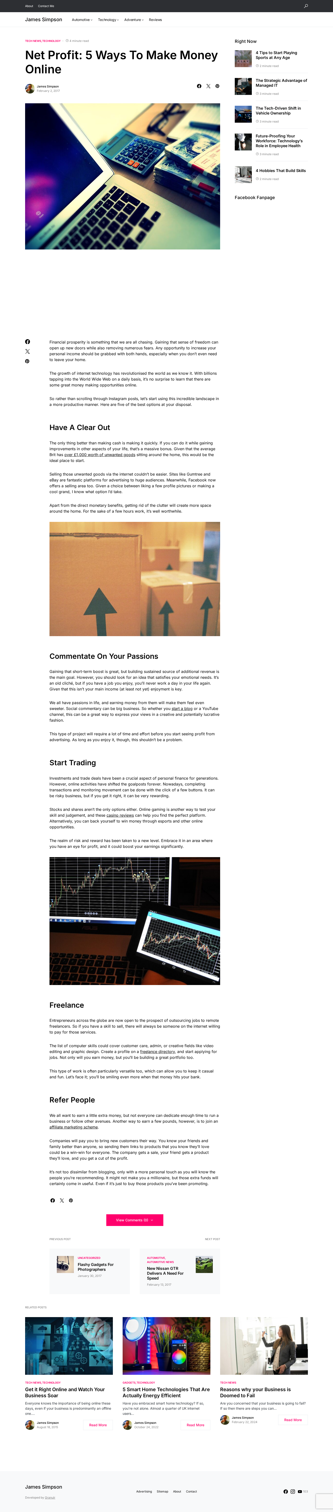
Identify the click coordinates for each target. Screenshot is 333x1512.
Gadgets (129, 1382)
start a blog (182, 708)
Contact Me (46, 6)
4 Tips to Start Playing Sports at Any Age (276, 55)
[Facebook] (286, 1491)
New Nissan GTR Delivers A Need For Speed (165, 1273)
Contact (191, 1491)
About (29, 6)
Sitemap (162, 1491)
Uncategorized (89, 1258)
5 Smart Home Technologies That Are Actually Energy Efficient (166, 1392)
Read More (98, 1425)
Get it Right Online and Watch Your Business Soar (65, 1392)
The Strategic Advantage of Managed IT (281, 83)
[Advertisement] (122, 293)
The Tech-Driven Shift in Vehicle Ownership (278, 110)
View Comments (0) (132, 1220)
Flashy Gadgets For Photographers (96, 1267)
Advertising (144, 1491)
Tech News (33, 41)
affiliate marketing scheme (73, 1127)
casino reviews (120, 815)
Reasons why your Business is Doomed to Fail (255, 1392)
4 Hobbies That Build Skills (281, 170)
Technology (51, 41)
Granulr (50, 1497)
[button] (306, 6)
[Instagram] (293, 1491)
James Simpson (43, 19)
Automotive (156, 1258)
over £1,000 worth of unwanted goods (99, 454)
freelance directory (157, 1051)
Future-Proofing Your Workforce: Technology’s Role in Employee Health (279, 141)
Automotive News (160, 1262)
